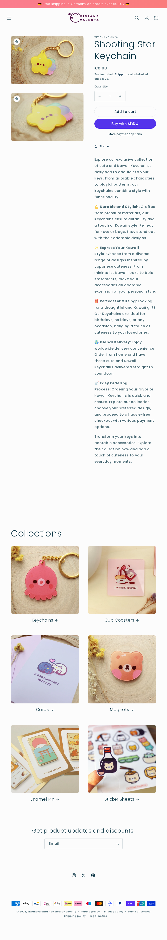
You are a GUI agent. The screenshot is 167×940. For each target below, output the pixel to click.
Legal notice (98, 916)
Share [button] (104, 146)
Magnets (119, 709)
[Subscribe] (117, 844)
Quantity (101, 86)
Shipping (121, 74)
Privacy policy (114, 911)
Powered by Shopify (63, 911)
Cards (42, 709)
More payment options (125, 134)
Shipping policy (75, 916)
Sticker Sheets (119, 799)
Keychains (42, 620)
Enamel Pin (42, 799)
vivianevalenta (38, 911)
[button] (9, 18)
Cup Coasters (119, 620)
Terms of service (139, 911)
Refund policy (90, 911)
